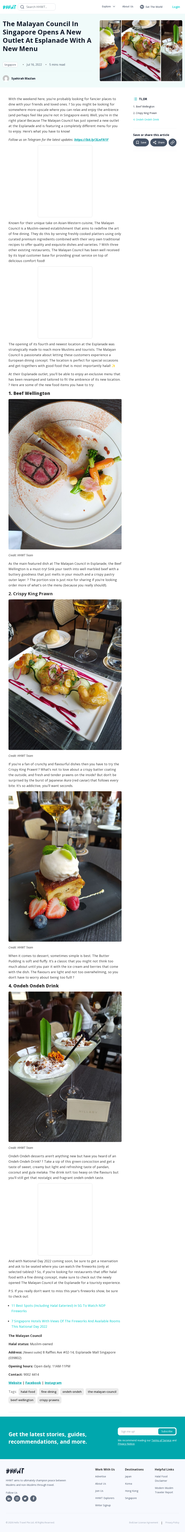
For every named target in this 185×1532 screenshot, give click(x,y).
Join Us (99, 1491)
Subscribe (167, 1431)
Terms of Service (161, 1440)
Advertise (100, 1476)
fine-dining (48, 1392)
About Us (100, 1483)
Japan (128, 1476)
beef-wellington (22, 1400)
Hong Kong (131, 1491)
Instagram (53, 1383)
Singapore (10, 64)
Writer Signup (103, 1505)
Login (176, 7)
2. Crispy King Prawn (145, 113)
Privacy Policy (172, 1522)
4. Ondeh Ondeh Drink (146, 119)
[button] (109, 6)
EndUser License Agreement (143, 1522)
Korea (128, 1483)
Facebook (33, 1383)
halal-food (28, 1392)
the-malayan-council (102, 1392)
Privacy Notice (126, 1443)
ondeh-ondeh (72, 1392)
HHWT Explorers (104, 1498)
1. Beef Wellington (144, 106)
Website (15, 1383)
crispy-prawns (49, 1400)
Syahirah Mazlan (23, 78)
